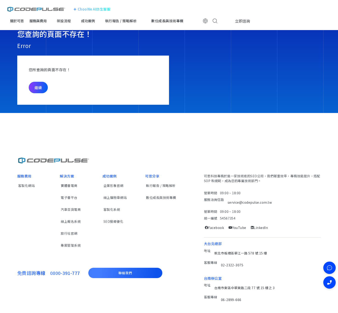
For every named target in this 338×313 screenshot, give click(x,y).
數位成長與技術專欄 (161, 197)
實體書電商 (69, 185)
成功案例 (88, 20)
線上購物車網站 (115, 197)
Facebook (216, 227)
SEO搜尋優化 (113, 221)
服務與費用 (38, 20)
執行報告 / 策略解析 (160, 185)
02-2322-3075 (232, 265)
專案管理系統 (71, 245)
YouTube (239, 227)
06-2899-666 (231, 299)
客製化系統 (111, 209)
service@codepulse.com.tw (250, 202)
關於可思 (17, 20)
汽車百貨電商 (71, 209)
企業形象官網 (113, 185)
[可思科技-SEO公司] (36, 9)
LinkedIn (261, 227)
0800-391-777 (65, 273)
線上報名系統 (71, 221)
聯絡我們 (125, 273)
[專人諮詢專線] (329, 282)
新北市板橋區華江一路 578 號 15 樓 (240, 253)
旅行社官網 (69, 233)
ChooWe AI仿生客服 (94, 9)
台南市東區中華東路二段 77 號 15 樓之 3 (244, 287)
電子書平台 (69, 197)
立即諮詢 (242, 21)
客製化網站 (26, 185)
